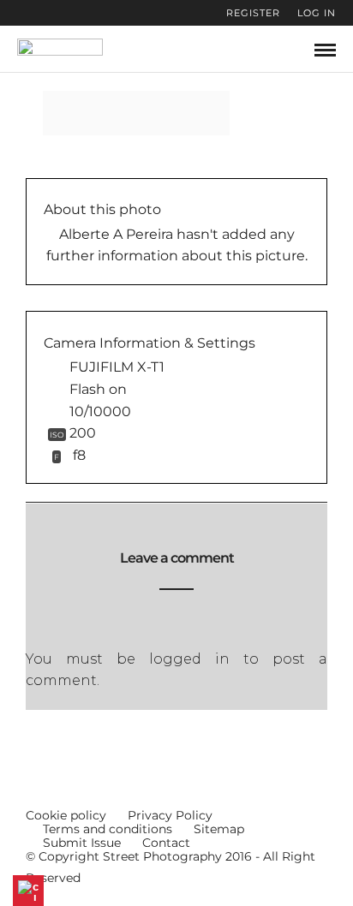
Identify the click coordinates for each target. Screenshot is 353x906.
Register (253, 13)
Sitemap (219, 829)
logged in (189, 659)
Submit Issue (82, 842)
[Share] (296, 50)
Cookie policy (66, 815)
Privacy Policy (170, 815)
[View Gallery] (123, 113)
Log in (316, 13)
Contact (166, 842)
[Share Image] (166, 113)
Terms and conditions (107, 829)
